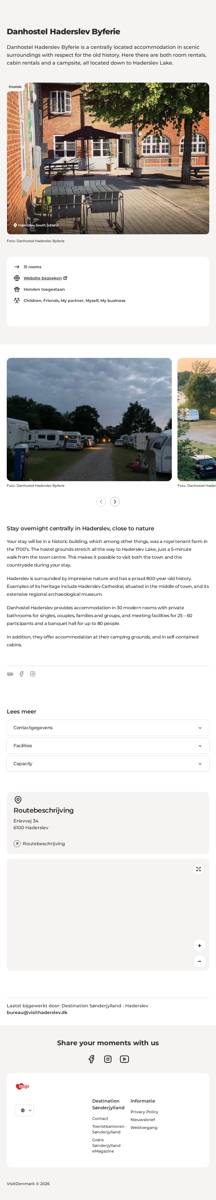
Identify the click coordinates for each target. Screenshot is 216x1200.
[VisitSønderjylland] (33, 1086)
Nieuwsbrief (142, 1119)
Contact (100, 1118)
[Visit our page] (108, 1059)
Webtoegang (144, 1127)
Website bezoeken (43, 278)
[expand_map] (198, 869)
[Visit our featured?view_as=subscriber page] (124, 1059)
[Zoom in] (199, 945)
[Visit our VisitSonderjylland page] (91, 1059)
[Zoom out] (199, 961)
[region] (108, 914)
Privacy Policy (144, 1111)
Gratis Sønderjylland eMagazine (106, 1145)
